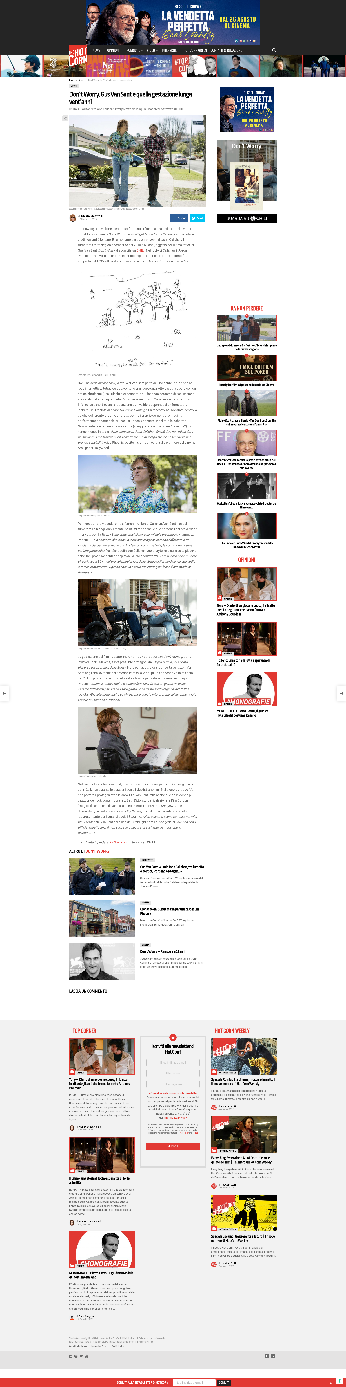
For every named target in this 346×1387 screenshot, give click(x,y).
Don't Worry (97, 851)
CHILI (141, 250)
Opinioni (113, 50)
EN (273, 1356)
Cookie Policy (118, 1346)
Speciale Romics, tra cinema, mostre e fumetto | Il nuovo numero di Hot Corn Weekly (243, 1082)
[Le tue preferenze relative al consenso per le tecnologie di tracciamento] (339, 1380)
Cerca (274, 50)
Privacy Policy (183, 1133)
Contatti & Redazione (226, 50)
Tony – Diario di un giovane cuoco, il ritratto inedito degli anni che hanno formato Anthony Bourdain (246, 609)
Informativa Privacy (175, 1117)
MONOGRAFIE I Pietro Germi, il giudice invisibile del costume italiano (242, 713)
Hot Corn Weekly (227, 1072)
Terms (195, 1133)
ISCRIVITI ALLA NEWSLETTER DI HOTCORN (142, 1382)
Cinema (145, 902)
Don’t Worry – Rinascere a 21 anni (162, 952)
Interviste (169, 50)
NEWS (96, 50)
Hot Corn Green (195, 50)
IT (267, 1356)
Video (151, 50)
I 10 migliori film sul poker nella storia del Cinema (246, 385)
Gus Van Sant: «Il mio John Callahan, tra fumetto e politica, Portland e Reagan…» (172, 869)
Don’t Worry (117, 842)
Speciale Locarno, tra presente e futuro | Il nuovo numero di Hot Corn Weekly (243, 1238)
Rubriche (133, 50)
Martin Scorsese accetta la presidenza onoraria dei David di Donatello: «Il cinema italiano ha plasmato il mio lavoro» (246, 464)
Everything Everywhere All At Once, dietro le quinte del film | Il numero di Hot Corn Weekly (241, 1160)
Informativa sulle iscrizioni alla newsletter (172, 1093)
